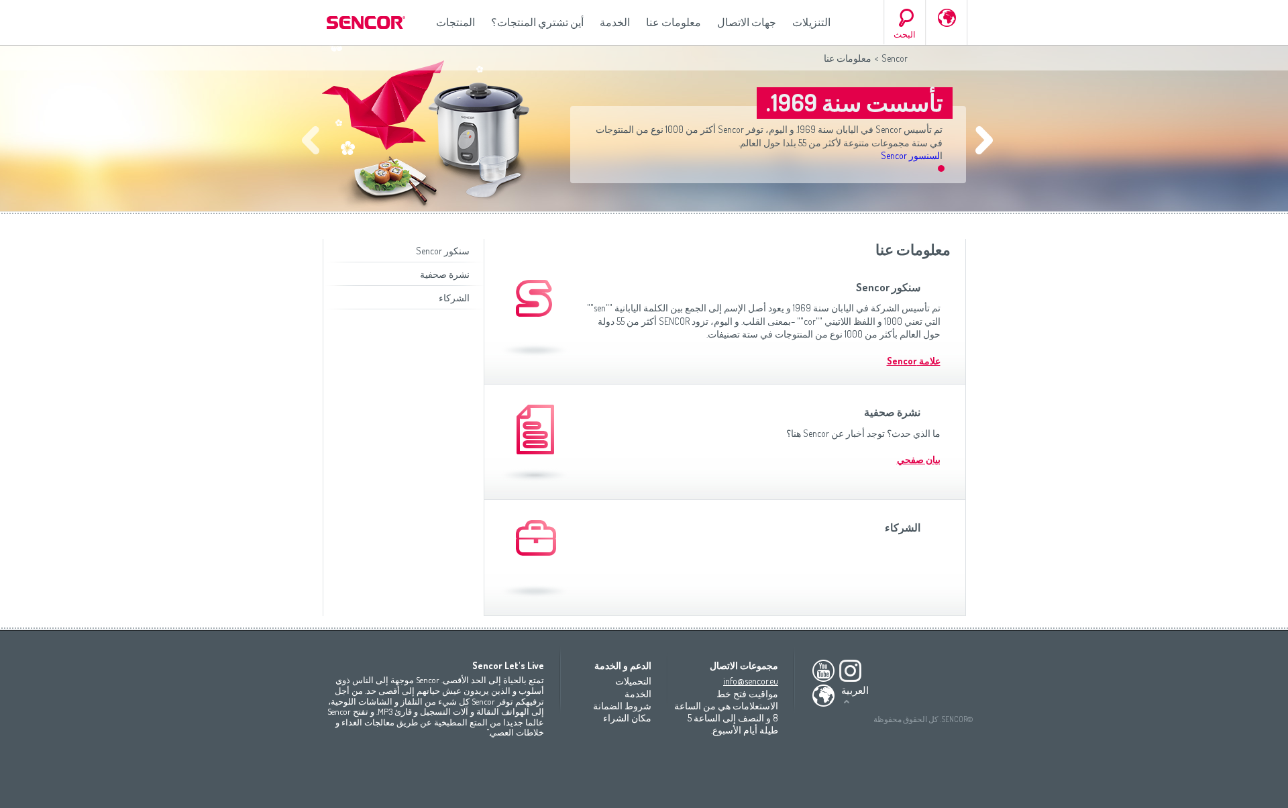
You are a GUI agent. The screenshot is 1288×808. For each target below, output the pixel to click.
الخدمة (615, 22)
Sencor (894, 58)
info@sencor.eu (750, 681)
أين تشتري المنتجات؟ (537, 22)
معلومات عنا (673, 22)
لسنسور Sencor (910, 155)
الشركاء (454, 297)
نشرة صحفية (445, 274)
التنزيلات (811, 22)
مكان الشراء (627, 717)
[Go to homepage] (367, 22)
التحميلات (633, 681)
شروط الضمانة (622, 705)
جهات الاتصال (746, 22)
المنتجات (455, 22)
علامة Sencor (914, 360)
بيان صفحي (919, 459)
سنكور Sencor (443, 250)
